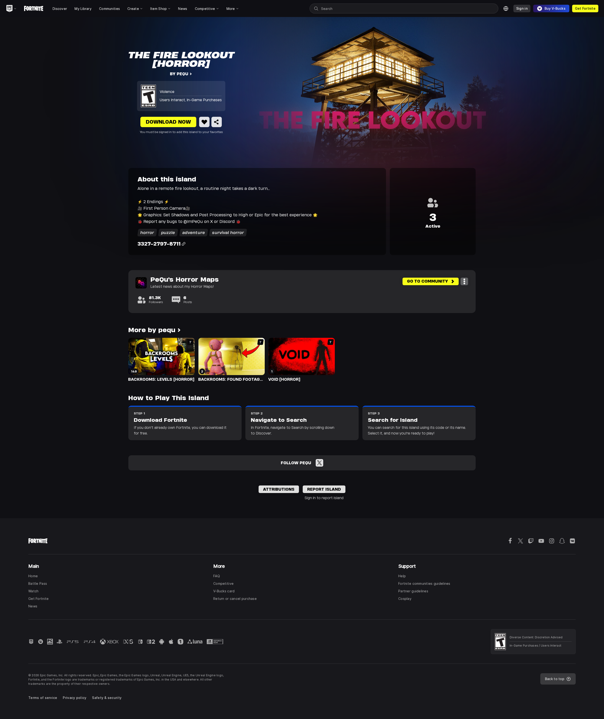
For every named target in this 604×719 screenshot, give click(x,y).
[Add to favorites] (204, 122)
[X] (319, 463)
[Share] (216, 122)
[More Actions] (464, 281)
